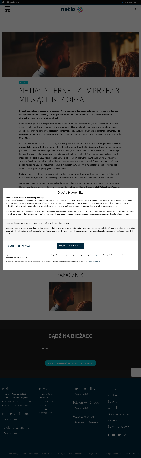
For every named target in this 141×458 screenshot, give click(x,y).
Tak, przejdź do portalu (70, 245)
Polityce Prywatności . (96, 255)
